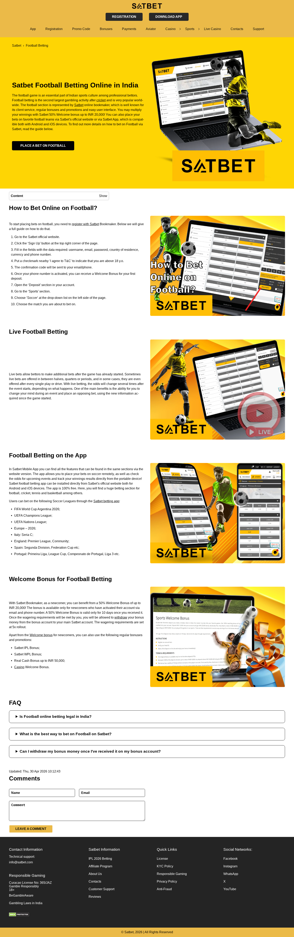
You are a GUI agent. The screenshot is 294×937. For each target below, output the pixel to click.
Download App (168, 16)
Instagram (230, 866)
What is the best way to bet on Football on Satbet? (66, 734)
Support (258, 29)
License (162, 858)
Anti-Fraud (164, 889)
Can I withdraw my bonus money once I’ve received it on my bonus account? (90, 751)
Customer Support (101, 889)
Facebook (230, 858)
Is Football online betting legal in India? (56, 716)
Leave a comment (30, 829)
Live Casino (212, 29)
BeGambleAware (21, 895)
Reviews (95, 896)
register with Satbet (85, 224)
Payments (129, 29)
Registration (54, 29)
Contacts (237, 29)
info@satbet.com (21, 862)
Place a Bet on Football (43, 145)
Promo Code (81, 29)
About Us (95, 874)
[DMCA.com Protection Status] (47, 915)
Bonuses (106, 29)
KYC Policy (165, 866)
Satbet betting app (106, 501)
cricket (101, 100)
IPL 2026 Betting (100, 858)
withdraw (120, 617)
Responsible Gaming (172, 874)
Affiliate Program (100, 866)
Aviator (151, 29)
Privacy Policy (167, 881)
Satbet (78, 105)
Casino (170, 29)
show (103, 196)
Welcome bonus (41, 635)
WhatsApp (230, 874)
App (33, 29)
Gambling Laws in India (25, 903)
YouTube (229, 889)
